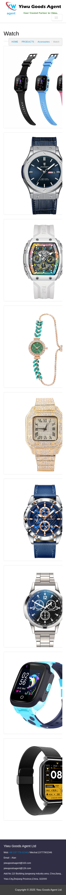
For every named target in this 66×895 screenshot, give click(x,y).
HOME (15, 42)
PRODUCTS (28, 42)
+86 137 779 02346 (18, 852)
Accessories (44, 42)
